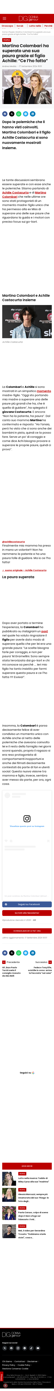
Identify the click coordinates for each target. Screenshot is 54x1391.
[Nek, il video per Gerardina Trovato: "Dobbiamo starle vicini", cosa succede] (9, 1231)
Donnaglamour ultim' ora (27, 931)
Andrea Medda (9, 66)
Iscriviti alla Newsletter (27, 913)
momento (44, 391)
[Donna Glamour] (29, 18)
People (11, 32)
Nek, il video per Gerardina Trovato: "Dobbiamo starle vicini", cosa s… (32, 1234)
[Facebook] (4, 114)
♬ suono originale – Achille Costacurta (24, 570)
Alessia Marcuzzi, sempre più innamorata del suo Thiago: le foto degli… (33, 1198)
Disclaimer (32, 1361)
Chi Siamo (7, 1361)
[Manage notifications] (5, 1385)
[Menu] (4, 18)
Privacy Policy (8, 1365)
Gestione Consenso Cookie (15, 1368)
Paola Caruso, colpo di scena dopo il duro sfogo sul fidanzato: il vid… (33, 1216)
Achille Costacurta (15, 192)
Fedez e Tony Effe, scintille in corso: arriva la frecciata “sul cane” (40, 970)
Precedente (13, 962)
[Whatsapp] (18, 114)
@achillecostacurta (13, 541)
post (44, 631)
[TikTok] (31, 1348)
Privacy (1, 1377)
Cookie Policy (24, 1365)
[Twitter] (11, 114)
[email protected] (8, 1377)
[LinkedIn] (32, 114)
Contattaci (19, 1361)
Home (4, 32)
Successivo (41, 962)
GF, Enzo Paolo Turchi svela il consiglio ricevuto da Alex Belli (11, 971)
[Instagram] (18, 1348)
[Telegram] (25, 114)
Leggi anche (27, 1166)
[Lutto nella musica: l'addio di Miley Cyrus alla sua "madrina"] (9, 1179)
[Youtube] (37, 1348)
